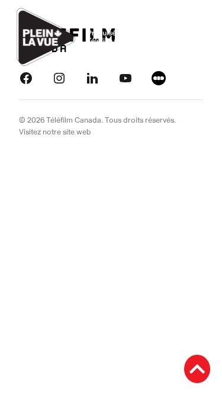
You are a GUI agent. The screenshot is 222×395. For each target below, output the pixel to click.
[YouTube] (125, 78)
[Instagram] (59, 78)
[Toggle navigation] (199, 37)
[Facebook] (26, 78)
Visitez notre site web (55, 132)
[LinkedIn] (92, 78)
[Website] (159, 78)
